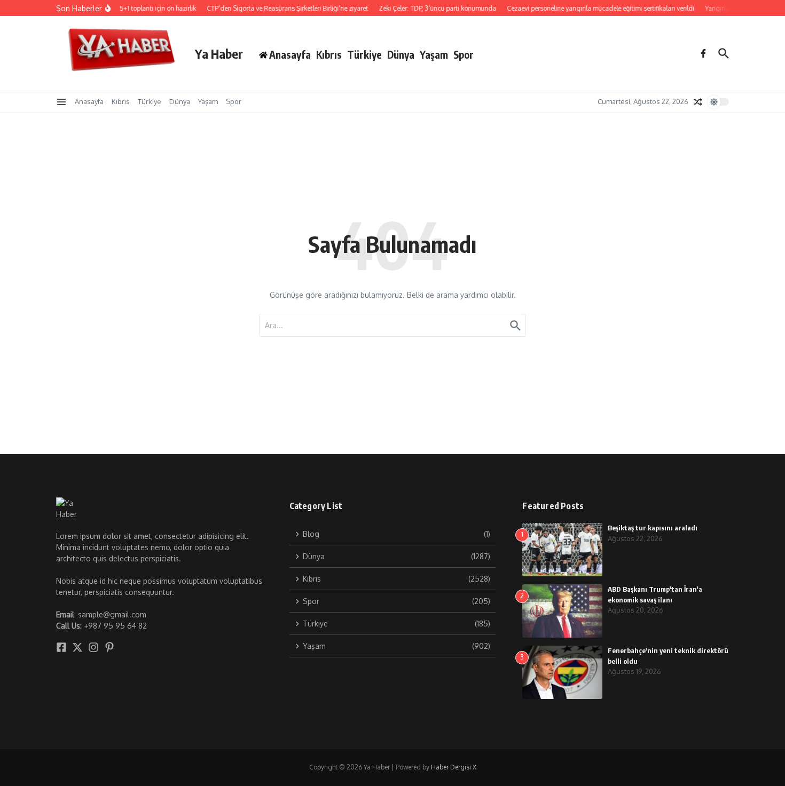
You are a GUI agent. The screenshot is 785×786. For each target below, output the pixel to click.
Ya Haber (219, 53)
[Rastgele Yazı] (698, 102)
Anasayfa (89, 101)
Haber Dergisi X (453, 767)
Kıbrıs (329, 54)
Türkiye (364, 54)
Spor (463, 54)
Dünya (400, 54)
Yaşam (434, 54)
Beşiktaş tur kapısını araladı (652, 527)
